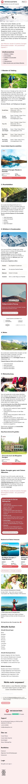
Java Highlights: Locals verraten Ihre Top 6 (10, 662)
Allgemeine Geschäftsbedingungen (9, 753)
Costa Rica (3, 643)
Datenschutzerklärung (13, 697)
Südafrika (3, 638)
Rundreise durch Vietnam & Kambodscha (10, 668)
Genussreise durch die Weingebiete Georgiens (12, 456)
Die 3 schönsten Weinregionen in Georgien (11, 590)
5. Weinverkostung (7, 61)
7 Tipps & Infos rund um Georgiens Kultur (10, 612)
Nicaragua (3, 634)
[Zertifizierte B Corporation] (14, 773)
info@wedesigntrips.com (6, 727)
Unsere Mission (4, 736)
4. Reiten (5, 59)
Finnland (3, 647)
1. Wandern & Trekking (8, 54)
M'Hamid (3, 641)
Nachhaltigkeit (4, 740)
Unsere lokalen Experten (6, 738)
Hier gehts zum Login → (6, 763)
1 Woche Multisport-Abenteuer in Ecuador (10, 672)
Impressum (3, 751)
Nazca (2, 632)
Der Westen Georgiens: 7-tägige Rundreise (9, 558)
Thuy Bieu (3, 645)
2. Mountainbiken (7, 55)
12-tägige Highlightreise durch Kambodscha (10, 670)
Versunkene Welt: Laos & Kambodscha (9, 676)
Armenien (3, 648)
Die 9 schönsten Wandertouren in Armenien (11, 657)
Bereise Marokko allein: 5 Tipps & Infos (10, 660)
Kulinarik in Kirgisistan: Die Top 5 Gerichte (10, 655)
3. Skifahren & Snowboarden (9, 57)
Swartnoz (3, 636)
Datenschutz (4, 755)
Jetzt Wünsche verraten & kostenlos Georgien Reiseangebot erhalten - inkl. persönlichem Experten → (13, 45)
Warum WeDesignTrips (6, 742)
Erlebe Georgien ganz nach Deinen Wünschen (13, 63)
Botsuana (3, 639)
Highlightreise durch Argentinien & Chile (10, 674)
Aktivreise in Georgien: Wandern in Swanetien (12, 170)
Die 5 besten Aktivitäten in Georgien (9, 658)
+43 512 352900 (4, 725)
